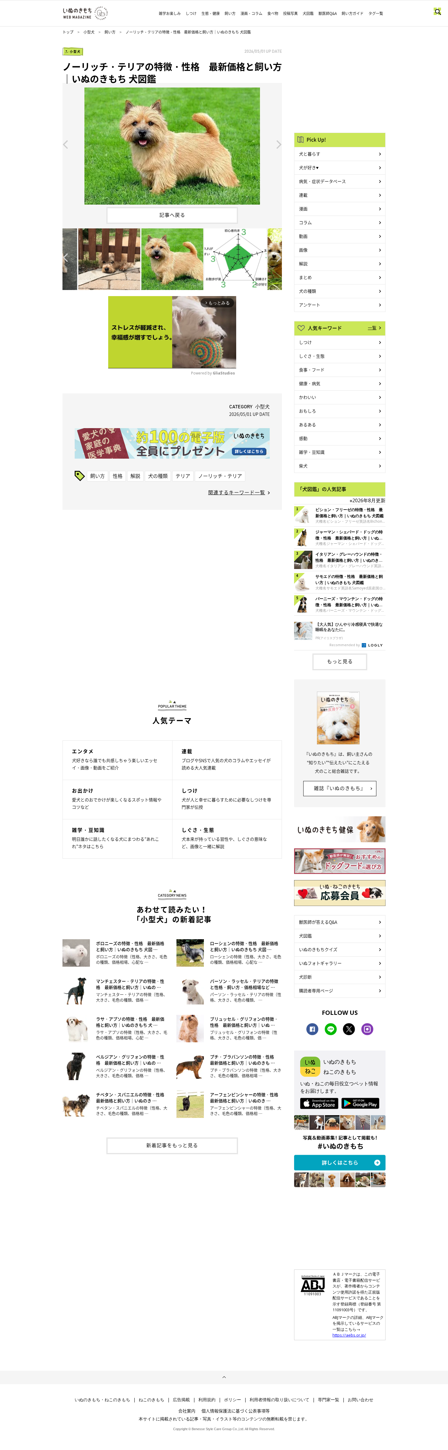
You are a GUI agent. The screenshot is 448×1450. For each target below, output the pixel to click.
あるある (307, 424)
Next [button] (279, 144)
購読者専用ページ (316, 990)
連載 (303, 195)
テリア (183, 475)
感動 (303, 438)
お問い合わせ (360, 1400)
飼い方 (230, 13)
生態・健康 (210, 13)
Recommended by (345, 645)
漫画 (303, 209)
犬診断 (305, 977)
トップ (67, 32)
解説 (135, 475)
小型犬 (89, 32)
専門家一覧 (328, 1400)
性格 (118, 475)
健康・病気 (309, 383)
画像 (303, 250)
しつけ (191, 13)
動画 (303, 236)
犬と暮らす (309, 154)
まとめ (305, 277)
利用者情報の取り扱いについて (279, 1400)
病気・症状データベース (322, 181)
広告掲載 (181, 1400)
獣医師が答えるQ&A (318, 922)
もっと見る (340, 661)
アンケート (309, 305)
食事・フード (312, 370)
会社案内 (186, 1411)
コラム (305, 222)
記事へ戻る (172, 214)
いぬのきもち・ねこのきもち (102, 1400)
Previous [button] (65, 144)
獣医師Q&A (327, 13)
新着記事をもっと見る (172, 1145)
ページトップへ (224, 1377)
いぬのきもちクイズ (318, 949)
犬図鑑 (308, 13)
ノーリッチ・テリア (220, 475)
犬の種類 (158, 475)
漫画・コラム (251, 13)
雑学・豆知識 (312, 452)
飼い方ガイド (353, 13)
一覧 (372, 327)
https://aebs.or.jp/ (349, 1335)
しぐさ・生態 (312, 356)
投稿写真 (290, 13)
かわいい (307, 397)
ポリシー (232, 1400)
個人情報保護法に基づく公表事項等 (235, 1411)
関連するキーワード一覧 (236, 492)
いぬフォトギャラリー (320, 963)
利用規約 (206, 1400)
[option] (172, 144)
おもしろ (307, 411)
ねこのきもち (151, 1400)
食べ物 (272, 13)
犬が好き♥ (308, 167)
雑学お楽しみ (170, 13)
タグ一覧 (375, 13)
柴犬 (303, 466)
